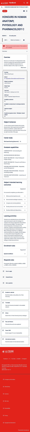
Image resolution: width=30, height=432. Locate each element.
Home (2, 7)
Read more (23, 67)
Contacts (7, 393)
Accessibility (7, 408)
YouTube (13, 358)
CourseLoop (26, 430)
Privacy (6, 415)
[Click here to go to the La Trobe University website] (4, 3)
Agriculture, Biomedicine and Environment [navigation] (15, 78)
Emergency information (10, 379)
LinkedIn (18, 358)
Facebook (5, 358)
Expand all (22, 188)
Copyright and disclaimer (10, 422)
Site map (7, 401)
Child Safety (7, 386)
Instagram (24, 358)
